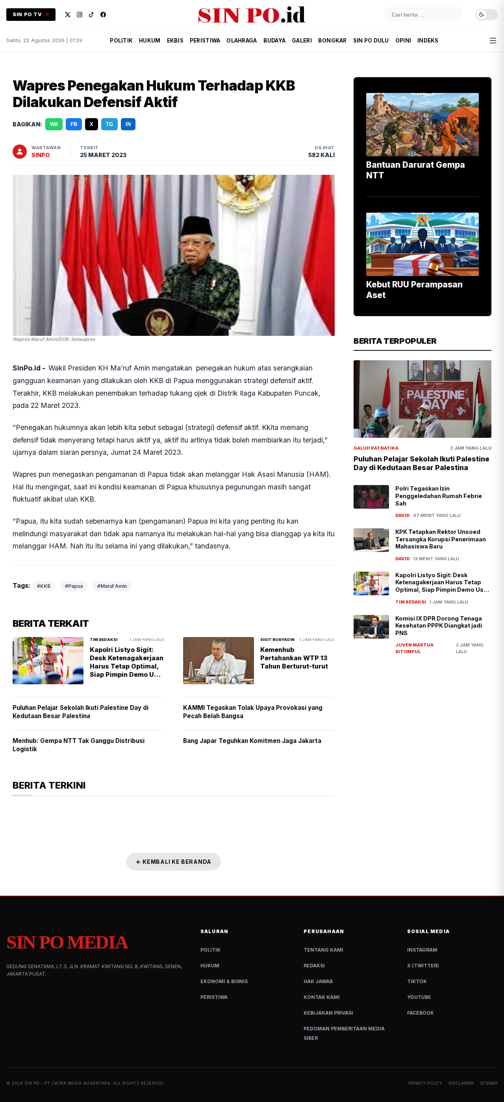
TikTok (417, 981)
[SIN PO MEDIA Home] (252, 14)
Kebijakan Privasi (328, 1013)
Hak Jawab (318, 981)
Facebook (420, 1013)
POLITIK (121, 40)
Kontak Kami (322, 997)
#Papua (74, 586)
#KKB (43, 586)
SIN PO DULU (371, 40)
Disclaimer (461, 1083)
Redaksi (314, 966)
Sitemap (489, 1083)
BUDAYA (274, 40)
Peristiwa (214, 997)
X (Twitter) (423, 966)
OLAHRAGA (241, 40)
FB (73, 124)
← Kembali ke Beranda (173, 861)
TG (109, 124)
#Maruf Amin (112, 586)
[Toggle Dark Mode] (487, 14)
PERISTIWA (205, 40)
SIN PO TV (27, 14)
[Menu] (493, 40)
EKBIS (175, 40)
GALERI (302, 40)
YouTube (419, 997)
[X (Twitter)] (67, 14)
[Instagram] (79, 14)
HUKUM (149, 40)
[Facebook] (103, 14)
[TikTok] (91, 14)
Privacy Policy (425, 1083)
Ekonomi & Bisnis (224, 981)
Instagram (422, 950)
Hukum (209, 966)
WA (54, 124)
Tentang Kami (323, 950)
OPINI (403, 40)
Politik (210, 950)
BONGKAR (332, 40)
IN (128, 124)
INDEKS (428, 40)
